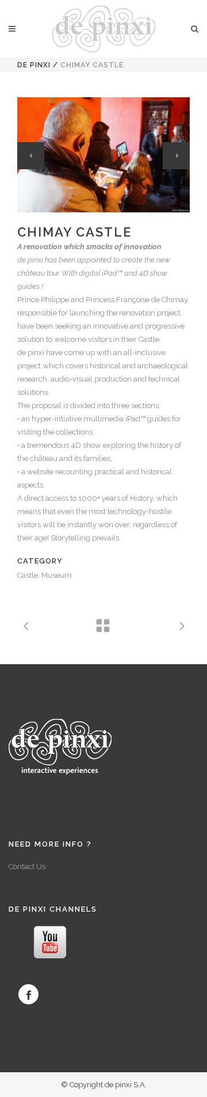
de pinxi (34, 65)
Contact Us (27, 866)
